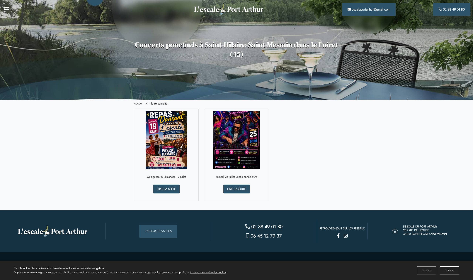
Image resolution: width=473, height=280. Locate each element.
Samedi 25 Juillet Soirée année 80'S (236, 177)
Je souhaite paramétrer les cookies (208, 272)
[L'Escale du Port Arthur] (7, 9)
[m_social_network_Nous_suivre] (338, 236)
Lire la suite (166, 189)
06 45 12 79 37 (265, 235)
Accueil (138, 103)
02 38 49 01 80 (266, 226)
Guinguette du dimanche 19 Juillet (166, 177)
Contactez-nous (158, 231)
